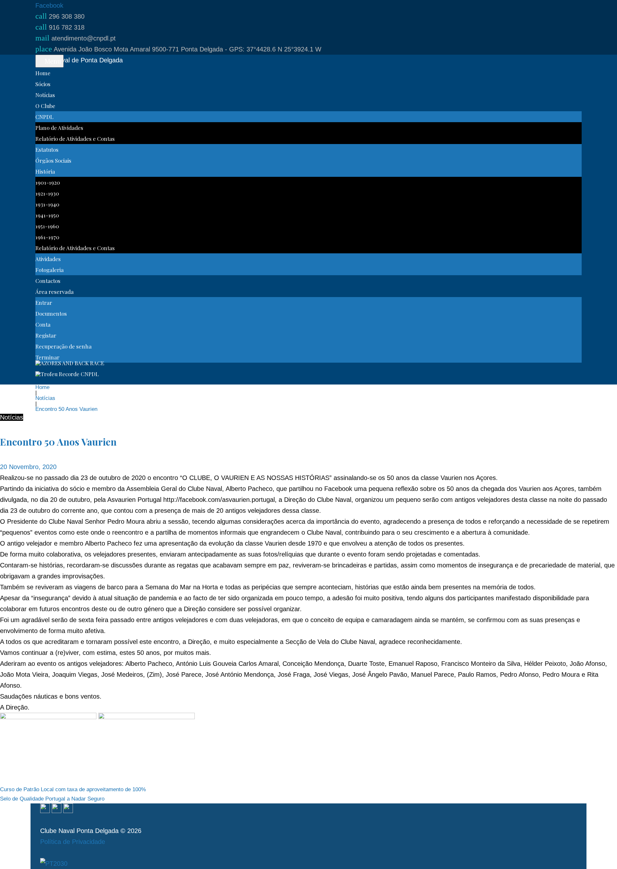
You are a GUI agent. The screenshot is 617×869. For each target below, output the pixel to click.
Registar (45, 335)
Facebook (49, 5)
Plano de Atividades (59, 127)
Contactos (47, 280)
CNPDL (44, 116)
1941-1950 (47, 215)
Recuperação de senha (63, 346)
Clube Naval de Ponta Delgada (79, 60)
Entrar (43, 302)
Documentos (51, 313)
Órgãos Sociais (53, 160)
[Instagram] (56, 808)
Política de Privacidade (72, 841)
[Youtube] (68, 808)
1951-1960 (47, 226)
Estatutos (46, 149)
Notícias (45, 94)
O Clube (45, 105)
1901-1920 (47, 182)
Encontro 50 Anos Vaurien (58, 441)
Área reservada (54, 291)
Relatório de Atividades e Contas (75, 138)
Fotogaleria (49, 269)
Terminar (47, 357)
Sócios (42, 83)
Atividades (48, 258)
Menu (52, 61)
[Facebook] (45, 808)
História (45, 171)
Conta (42, 324)
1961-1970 (47, 236)
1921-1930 (47, 193)
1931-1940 (47, 204)
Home (42, 73)
